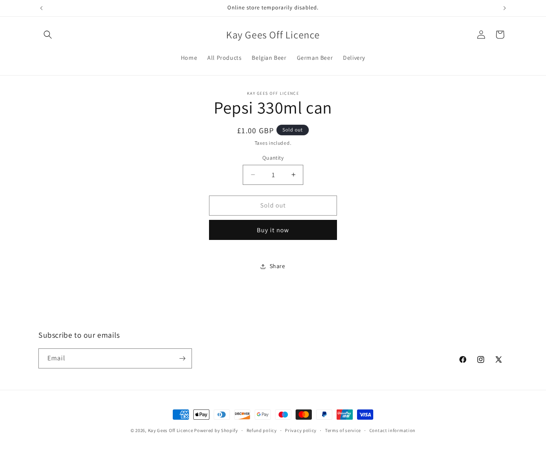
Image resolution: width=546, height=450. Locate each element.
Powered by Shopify (216, 430)
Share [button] (277, 266)
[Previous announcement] (41, 8)
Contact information (392, 430)
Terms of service (343, 430)
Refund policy (262, 430)
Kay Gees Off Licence (170, 430)
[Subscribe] (182, 358)
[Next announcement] (504, 8)
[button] (47, 34)
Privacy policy (301, 430)
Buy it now (273, 230)
